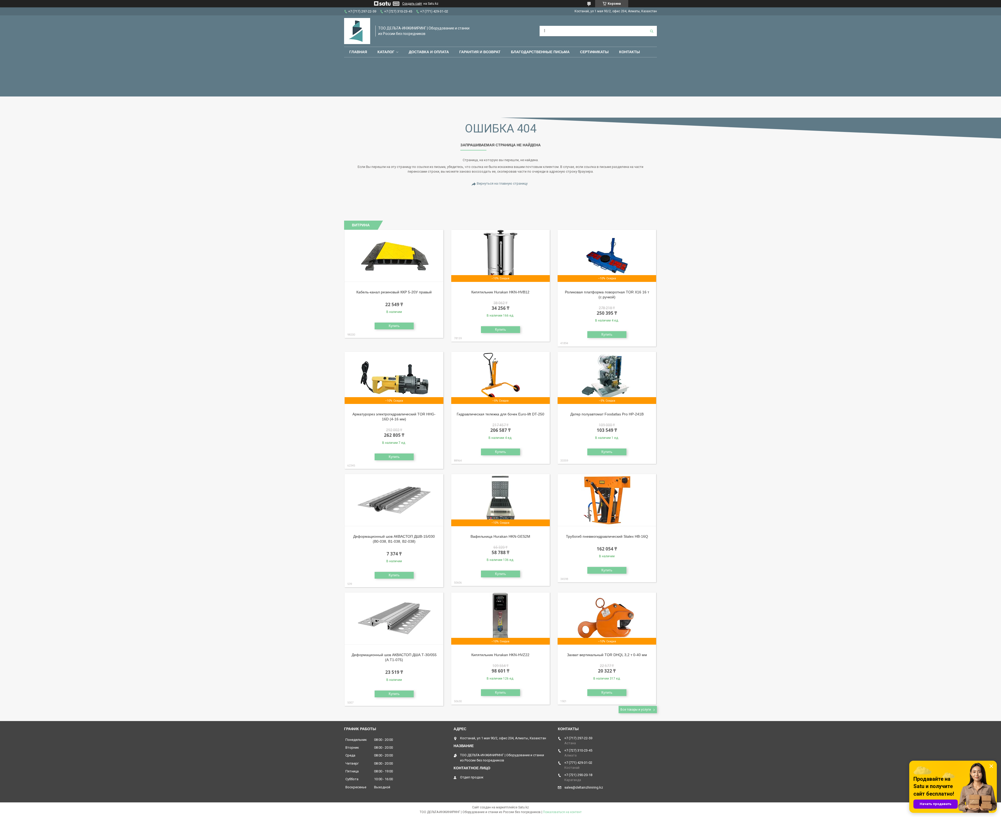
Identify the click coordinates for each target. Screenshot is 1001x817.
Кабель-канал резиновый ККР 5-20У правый (394, 292)
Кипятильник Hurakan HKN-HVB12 (500, 292)
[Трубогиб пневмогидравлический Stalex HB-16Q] (607, 500)
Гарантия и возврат (479, 52)
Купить (394, 326)
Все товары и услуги (635, 709)
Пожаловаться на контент (562, 812)
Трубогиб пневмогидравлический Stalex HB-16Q (607, 536)
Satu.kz (523, 807)
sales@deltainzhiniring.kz (583, 787)
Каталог (385, 52)
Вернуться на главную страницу (502, 183)
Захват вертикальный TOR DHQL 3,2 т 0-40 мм (607, 655)
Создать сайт (412, 3)
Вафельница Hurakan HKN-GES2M (500, 536)
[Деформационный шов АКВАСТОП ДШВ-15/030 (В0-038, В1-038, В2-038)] (394, 500)
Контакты (629, 52)
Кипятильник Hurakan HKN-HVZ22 (500, 655)
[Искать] (651, 31)
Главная (358, 52)
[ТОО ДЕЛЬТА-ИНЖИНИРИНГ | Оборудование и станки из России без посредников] (357, 31)
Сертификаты (594, 52)
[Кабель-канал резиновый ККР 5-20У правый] (394, 256)
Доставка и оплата (429, 52)
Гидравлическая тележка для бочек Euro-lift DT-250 (500, 414)
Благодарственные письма (540, 52)
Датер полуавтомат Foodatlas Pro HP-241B (607, 414)
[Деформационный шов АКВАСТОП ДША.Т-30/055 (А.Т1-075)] (394, 618)
